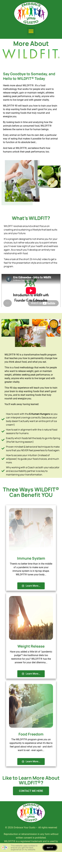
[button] (31, 31)
